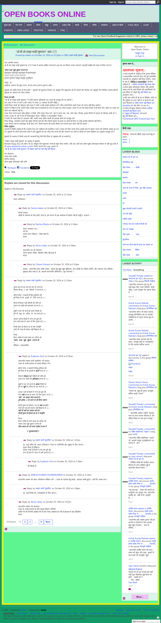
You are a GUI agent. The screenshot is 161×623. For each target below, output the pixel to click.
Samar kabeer (37, 208)
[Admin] (9, 58)
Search (158, 2)
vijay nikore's (137, 456)
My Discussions (27, 45)
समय (124, 198)
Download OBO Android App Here (139, 119)
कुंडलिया (126, 239)
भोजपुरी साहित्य (145, 486)
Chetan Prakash (43, 264)
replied (147, 276)
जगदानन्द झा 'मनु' (134, 355)
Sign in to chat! (139, 621)
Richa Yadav (41, 245)
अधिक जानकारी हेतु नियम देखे (143, 84)
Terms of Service (151, 610)
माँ (123, 203)
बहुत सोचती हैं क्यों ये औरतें (132, 208)
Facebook (24, 168)
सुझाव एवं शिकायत (132, 113)
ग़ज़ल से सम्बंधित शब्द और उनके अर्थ (56, 613)
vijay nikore (133, 566)
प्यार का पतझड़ (128, 229)
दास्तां (125, 193)
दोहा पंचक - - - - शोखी (131, 167)
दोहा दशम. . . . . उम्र (131, 234)
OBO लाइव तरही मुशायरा (73, 55)
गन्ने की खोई (127, 214)
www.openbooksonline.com (19, 146)
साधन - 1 (126, 139)
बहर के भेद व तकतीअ (121, 613)
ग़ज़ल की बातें (35, 613)
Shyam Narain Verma (138, 382)
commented (133, 306)
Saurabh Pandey (136, 276)
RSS (6, 529)
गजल (130, 281)
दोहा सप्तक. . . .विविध (131, 250)
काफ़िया (83, 613)
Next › (48, 522)
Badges (119, 610)
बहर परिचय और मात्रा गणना (99, 613)
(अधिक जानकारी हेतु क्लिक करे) (138, 109)
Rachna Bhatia (42, 224)
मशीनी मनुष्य (127, 219)
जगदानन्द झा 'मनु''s (135, 278)
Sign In (121, 2)
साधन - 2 (126, 142)
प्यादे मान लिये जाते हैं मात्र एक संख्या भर (138, 244)
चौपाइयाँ (125, 172)
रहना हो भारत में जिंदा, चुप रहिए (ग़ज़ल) (137, 188)
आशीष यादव (132, 508)
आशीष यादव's (133, 481)
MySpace (12, 168)
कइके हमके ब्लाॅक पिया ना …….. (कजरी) (141, 482)
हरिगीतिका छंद (128, 162)
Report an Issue (133, 610)
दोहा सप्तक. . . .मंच (130, 183)
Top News (127, 270)
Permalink (15, 194)
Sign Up (112, 2)
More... (139, 597)
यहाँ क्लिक (144, 92)
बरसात (125, 177)
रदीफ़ (75, 613)
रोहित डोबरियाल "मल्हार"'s (141, 431)
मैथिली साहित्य (149, 281)
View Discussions (97, 55)
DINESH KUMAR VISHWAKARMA (47, 475)
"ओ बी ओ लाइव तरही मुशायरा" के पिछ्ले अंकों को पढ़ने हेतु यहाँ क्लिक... (30, 149)
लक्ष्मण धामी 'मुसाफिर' (34, 194)
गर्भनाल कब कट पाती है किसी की (135, 224)
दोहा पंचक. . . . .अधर (131, 255)
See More (132, 582)
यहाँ (126, 116)
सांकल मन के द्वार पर (130, 157)
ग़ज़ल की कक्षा (22, 613)
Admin (28, 55)
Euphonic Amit (37, 356)
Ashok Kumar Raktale (138, 303)
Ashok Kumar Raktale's (142, 407)
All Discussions (10, 45)
